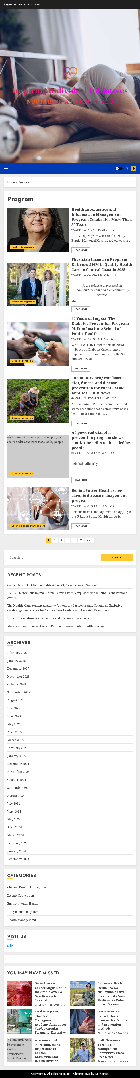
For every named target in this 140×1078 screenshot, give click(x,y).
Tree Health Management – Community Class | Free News (112, 1051)
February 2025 (17, 748)
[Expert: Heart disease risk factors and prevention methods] (82, 1021)
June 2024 (14, 811)
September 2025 (18, 692)
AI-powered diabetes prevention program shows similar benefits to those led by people (100, 440)
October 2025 (16, 684)
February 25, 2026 (111, 1033)
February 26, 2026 (48, 1005)
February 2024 (17, 843)
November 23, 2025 (98, 398)
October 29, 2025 (97, 453)
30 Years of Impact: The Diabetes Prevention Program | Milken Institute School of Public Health (101, 326)
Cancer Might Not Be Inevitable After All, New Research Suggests (53, 585)
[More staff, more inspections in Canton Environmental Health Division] (19, 1050)
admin (78, 230)
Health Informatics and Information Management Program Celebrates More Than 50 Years (101, 217)
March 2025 (15, 740)
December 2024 (18, 764)
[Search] (127, 168)
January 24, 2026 (97, 230)
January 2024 (16, 851)
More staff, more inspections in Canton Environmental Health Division (56, 626)
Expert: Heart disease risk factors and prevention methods (48, 618)
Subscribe (133, 168)
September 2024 (18, 788)
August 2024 (15, 796)
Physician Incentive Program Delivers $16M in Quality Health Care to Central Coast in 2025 (101, 264)
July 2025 (13, 708)
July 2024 (13, 803)
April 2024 (14, 827)
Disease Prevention (22, 360)
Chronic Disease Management (28, 525)
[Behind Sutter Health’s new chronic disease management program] (38, 508)
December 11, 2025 (97, 339)
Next (90, 540)
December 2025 (18, 669)
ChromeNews (81, 1074)
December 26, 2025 (98, 275)
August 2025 (15, 700)
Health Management (23, 247)
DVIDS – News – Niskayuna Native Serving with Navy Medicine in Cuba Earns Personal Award (112, 998)
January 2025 (16, 756)
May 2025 (14, 724)
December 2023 (18, 859)
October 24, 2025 (97, 506)
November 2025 (18, 677)
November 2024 (18, 772)
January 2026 (16, 661)
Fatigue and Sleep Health (24, 912)
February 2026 (17, 653)
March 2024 (15, 835)
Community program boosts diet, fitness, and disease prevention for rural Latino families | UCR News (98, 385)
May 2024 (14, 819)
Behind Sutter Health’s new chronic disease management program (99, 495)
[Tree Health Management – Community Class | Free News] (82, 1050)
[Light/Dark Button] (119, 168)
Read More (81, 250)
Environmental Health (22, 904)
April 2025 (14, 732)
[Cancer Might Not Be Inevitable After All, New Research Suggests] (19, 993)
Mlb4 (10, 946)
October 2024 (16, 780)
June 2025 (14, 716)
